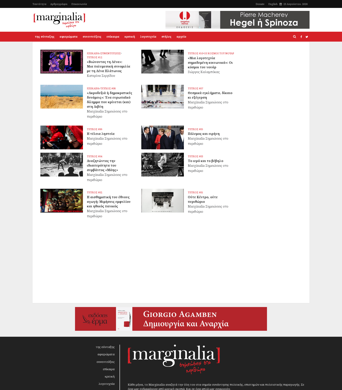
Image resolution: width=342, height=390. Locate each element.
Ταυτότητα (39, 4)
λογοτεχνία (148, 36)
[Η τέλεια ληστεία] (61, 137)
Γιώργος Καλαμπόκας (204, 72)
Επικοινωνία (79, 4)
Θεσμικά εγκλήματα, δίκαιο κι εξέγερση (210, 95)
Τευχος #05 (195, 129)
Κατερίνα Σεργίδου (101, 75)
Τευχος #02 (94, 192)
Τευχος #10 (195, 53)
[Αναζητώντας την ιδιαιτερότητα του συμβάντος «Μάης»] (61, 164)
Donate (260, 4)
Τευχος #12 (94, 57)
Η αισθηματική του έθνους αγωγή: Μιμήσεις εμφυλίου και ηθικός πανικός (109, 201)
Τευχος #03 (195, 156)
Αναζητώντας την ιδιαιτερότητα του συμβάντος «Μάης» (102, 165)
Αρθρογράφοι (58, 4)
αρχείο (181, 36)
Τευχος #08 (108, 88)
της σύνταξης (44, 36)
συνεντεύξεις (92, 36)
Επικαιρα (93, 53)
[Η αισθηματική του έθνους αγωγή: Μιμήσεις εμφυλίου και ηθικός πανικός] (61, 200)
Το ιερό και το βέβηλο (205, 161)
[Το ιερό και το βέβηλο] (162, 164)
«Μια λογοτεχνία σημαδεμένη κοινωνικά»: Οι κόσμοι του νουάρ (210, 62)
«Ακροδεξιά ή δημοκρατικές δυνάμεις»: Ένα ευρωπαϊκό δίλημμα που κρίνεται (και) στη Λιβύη (109, 100)
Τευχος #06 (94, 129)
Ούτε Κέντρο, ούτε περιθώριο (203, 199)
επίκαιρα (112, 36)
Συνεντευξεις (110, 53)
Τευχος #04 (94, 156)
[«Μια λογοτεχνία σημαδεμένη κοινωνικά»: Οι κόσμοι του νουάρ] (162, 61)
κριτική (129, 36)
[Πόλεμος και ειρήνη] (162, 137)
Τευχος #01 (195, 192)
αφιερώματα (69, 36)
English (272, 4)
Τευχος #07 (195, 88)
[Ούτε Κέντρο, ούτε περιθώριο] (162, 200)
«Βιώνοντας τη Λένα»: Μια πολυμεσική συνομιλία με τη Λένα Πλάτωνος (108, 66)
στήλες (166, 36)
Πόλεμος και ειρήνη (204, 134)
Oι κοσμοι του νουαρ (219, 53)
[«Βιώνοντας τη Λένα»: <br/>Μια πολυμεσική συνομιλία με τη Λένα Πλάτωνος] (61, 61)
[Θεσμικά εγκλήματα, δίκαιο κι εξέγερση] (162, 96)
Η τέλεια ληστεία (101, 134)
